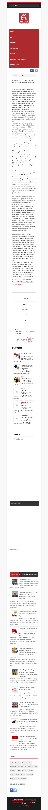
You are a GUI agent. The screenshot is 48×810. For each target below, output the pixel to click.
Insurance (30, 774)
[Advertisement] (28, 524)
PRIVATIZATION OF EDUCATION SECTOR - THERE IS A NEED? (27, 365)
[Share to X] (29, 282)
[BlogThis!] (26, 282)
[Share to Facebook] (31, 282)
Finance (30, 770)
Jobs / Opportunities (18, 59)
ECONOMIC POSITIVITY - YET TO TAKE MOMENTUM (26, 416)
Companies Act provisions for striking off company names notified (28, 722)
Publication (14, 65)
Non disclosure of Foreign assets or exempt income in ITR (28, 614)
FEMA (24, 770)
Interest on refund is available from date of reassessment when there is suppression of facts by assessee (23, 652)
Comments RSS (24, 807)
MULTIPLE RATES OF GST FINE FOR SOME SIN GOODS (26, 353)
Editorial (23, 75)
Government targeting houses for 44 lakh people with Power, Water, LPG (28, 705)
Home (12, 31)
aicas (22, 279)
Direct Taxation (32, 767)
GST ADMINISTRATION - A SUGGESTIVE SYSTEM (27, 377)
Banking (17, 763)
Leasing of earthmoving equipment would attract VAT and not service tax (28, 739)
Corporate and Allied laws (18, 767)
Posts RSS (24, 805)
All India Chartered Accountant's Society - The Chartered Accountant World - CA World (24, 800)
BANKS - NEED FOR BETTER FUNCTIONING (26, 402)
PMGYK (12, 778)
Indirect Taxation (20, 774)
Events (13, 42)
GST (11, 774)
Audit (11, 763)
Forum (12, 53)
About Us (13, 37)
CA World (14, 48)
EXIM (18, 770)
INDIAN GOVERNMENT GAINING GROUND (27, 389)
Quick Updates (25, 579)
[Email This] (24, 282)
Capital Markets (27, 763)
